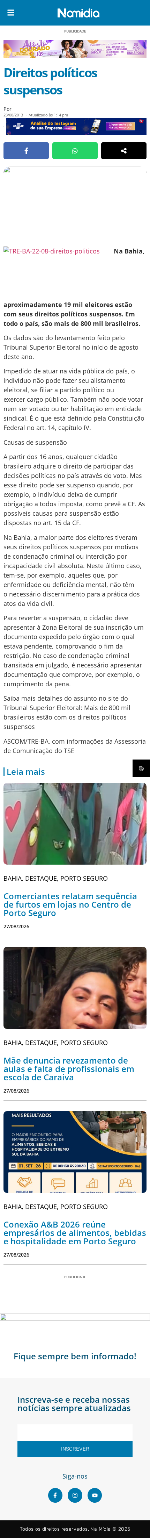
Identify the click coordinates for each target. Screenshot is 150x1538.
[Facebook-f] (55, 1495)
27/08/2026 (16, 926)
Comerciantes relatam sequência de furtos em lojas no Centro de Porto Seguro (70, 904)
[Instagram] (75, 1495)
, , (55, 878)
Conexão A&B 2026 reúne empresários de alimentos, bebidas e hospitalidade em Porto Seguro (74, 1232)
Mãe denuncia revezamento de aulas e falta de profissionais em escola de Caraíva (68, 1068)
